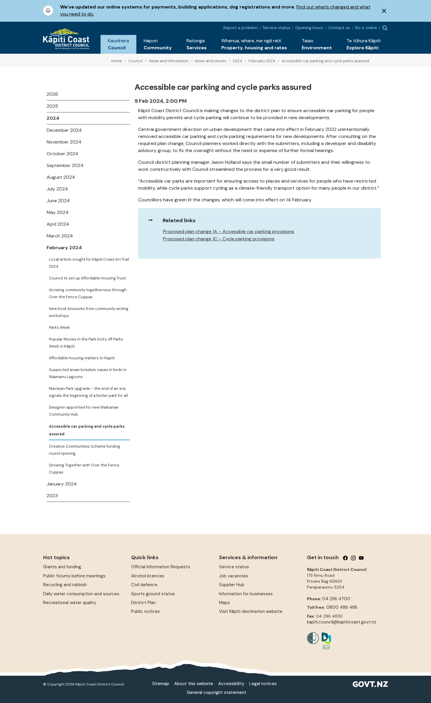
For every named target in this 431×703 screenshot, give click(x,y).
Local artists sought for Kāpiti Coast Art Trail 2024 (89, 263)
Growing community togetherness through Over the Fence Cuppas (88, 293)
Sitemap (160, 684)
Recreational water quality (69, 603)
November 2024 (64, 142)
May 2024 (58, 212)
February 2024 (64, 248)
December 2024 (64, 130)
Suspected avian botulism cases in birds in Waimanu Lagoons (87, 373)
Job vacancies (233, 576)
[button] (118, 44)
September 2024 (65, 165)
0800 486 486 (341, 607)
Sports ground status (153, 594)
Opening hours (309, 27)
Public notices (145, 611)
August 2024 (61, 177)
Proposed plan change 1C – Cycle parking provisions (218, 239)
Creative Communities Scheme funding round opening (84, 450)
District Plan (143, 603)
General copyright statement (216, 692)
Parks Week (59, 327)
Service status (276, 27)
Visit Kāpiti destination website (250, 611)
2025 (52, 106)
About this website (193, 684)
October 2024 (62, 154)
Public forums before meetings (74, 576)
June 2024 (58, 201)
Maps (224, 603)
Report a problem (240, 27)
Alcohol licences (147, 576)
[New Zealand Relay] (325, 640)
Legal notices (263, 684)
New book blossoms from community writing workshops (88, 312)
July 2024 (57, 189)
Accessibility (231, 684)
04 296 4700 (336, 599)
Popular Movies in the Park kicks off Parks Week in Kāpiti (86, 343)
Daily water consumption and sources (81, 594)
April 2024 (58, 224)
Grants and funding (62, 567)
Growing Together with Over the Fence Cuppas (84, 469)
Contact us (339, 27)
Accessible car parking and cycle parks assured (87, 430)
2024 (53, 118)
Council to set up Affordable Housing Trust (87, 278)
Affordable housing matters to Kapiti (82, 357)
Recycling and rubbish (65, 585)
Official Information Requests (160, 567)
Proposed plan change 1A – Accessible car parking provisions (228, 231)
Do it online (366, 27)
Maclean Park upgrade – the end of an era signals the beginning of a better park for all (88, 392)
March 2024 (60, 236)
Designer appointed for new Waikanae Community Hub (83, 411)
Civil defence (144, 585)
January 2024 (62, 484)
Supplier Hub (231, 585)
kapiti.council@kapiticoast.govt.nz (341, 622)
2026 (52, 94)
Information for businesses (246, 594)
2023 (52, 496)
